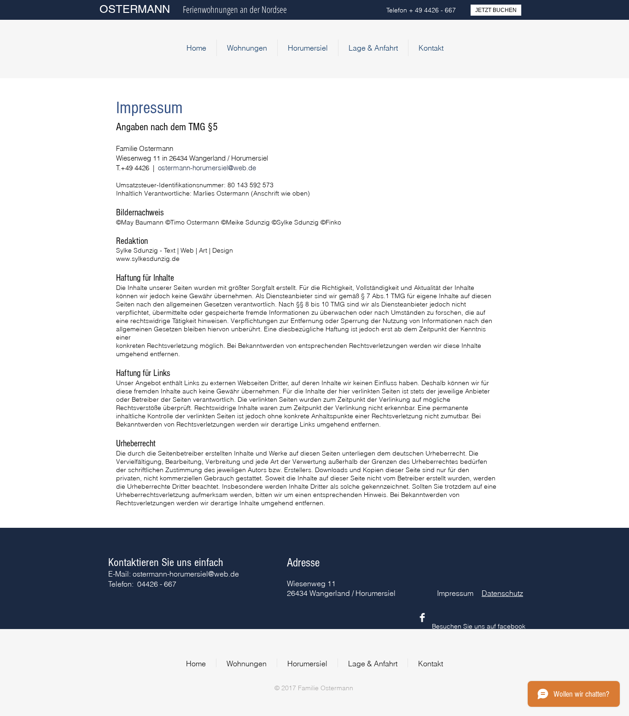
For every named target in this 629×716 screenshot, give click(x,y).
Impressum (455, 593)
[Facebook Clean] (422, 617)
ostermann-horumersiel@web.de (207, 167)
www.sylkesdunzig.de (148, 258)
